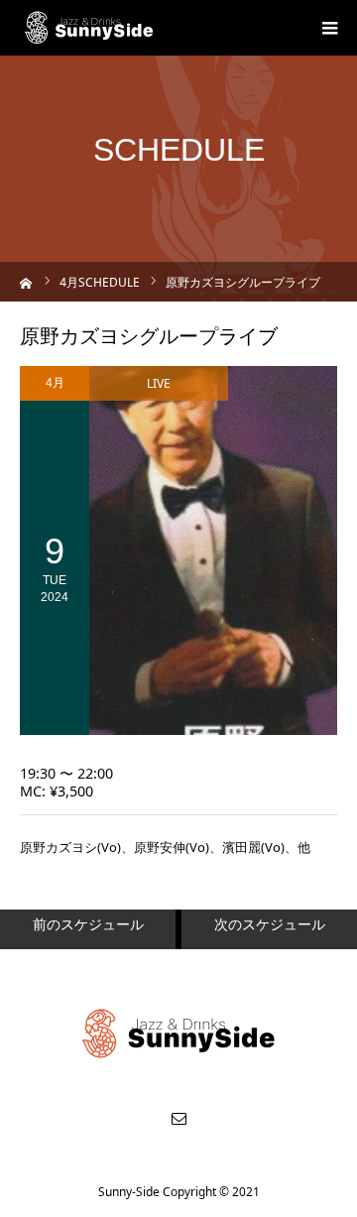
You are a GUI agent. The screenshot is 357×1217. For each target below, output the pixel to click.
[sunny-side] (90, 28)
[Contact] (178, 1118)
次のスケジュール (269, 923)
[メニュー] (329, 28)
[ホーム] (26, 281)
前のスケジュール (88, 923)
